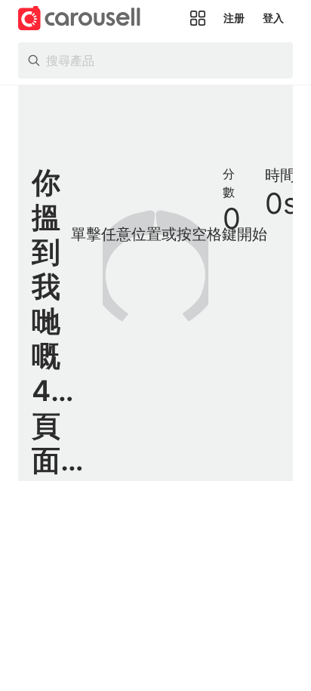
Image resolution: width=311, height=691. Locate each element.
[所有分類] (197, 18)
